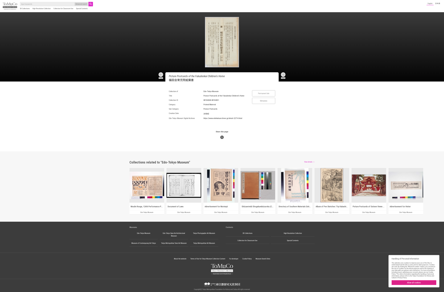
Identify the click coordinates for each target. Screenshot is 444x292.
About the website (180, 259)
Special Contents (82, 9)
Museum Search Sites (263, 259)
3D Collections (25, 9)
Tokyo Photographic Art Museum (204, 233)
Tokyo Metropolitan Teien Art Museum (174, 243)
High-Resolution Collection (41, 9)
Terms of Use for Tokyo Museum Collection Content (207, 259)
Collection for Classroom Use (63, 9)
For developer (233, 259)
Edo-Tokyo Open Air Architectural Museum (174, 234)
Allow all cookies (414, 282)
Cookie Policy (247, 259)
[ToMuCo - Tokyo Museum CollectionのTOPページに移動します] (10, 6)
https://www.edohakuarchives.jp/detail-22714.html (223, 118)
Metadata (263, 101)
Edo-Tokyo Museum (143, 233)
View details (308, 162)
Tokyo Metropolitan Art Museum (204, 243)
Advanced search (81, 4)
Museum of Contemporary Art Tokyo (143, 243)
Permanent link (263, 93)
